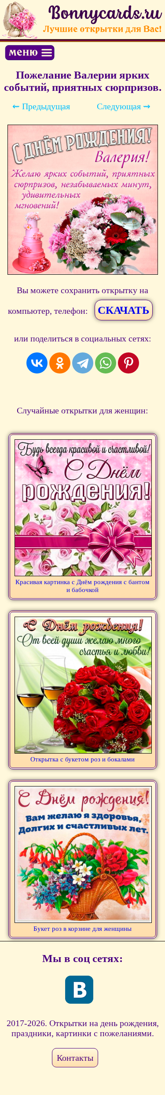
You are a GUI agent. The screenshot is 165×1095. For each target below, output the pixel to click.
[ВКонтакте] (37, 362)
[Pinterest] (128, 362)
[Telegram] (82, 362)
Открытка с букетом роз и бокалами (82, 759)
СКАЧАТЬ (124, 310)
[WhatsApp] (105, 362)
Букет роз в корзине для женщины (82, 928)
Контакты (75, 1058)
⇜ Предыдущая (41, 106)
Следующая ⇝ (123, 106)
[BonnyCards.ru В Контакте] (79, 990)
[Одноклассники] (59, 362)
